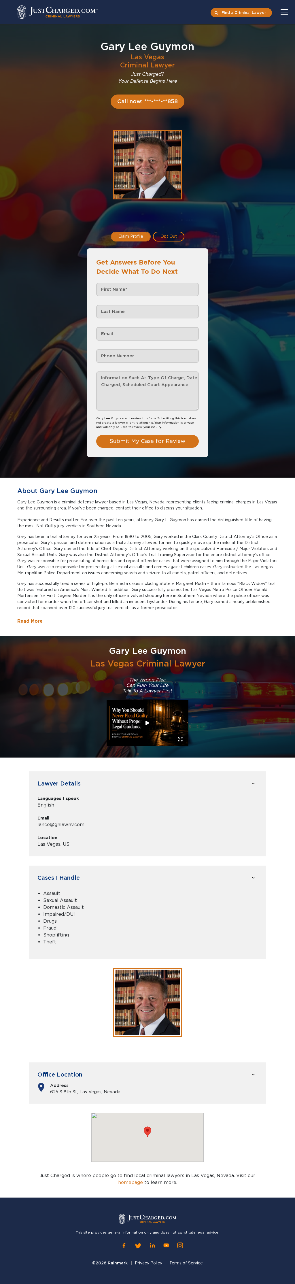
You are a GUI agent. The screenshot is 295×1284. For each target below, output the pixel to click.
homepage (130, 1182)
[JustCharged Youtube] (166, 1246)
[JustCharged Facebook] (124, 1246)
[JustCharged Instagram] (180, 1246)
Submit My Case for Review (147, 441)
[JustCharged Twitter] (138, 1246)
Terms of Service (186, 1263)
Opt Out (168, 236)
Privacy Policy (148, 1263)
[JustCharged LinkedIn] (152, 1246)
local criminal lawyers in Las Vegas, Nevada (184, 1175)
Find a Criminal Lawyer (244, 12)
